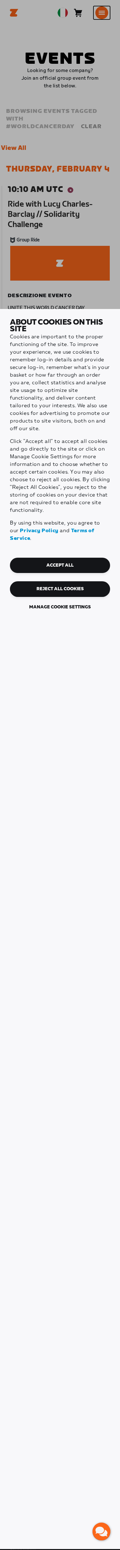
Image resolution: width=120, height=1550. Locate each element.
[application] (101, 1531)
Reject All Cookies (60, 589)
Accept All (60, 565)
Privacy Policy (39, 531)
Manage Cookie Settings (60, 607)
